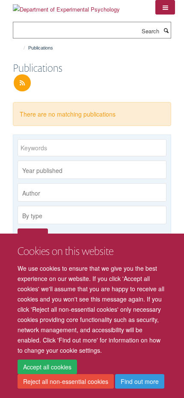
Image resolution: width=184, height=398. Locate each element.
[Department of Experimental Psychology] (66, 6)
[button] (165, 7)
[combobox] (92, 170)
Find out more (140, 381)
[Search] (166, 30)
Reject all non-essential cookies (65, 381)
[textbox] (94, 170)
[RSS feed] (22, 83)
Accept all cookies (47, 367)
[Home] (20, 48)
